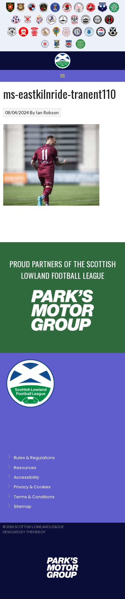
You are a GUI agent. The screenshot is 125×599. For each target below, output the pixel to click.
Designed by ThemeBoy (24, 532)
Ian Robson (47, 112)
